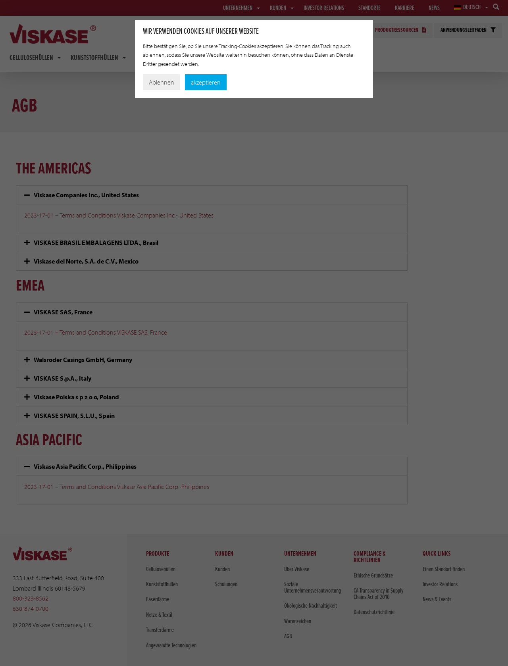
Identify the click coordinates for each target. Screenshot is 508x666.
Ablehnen (161, 82)
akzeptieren (206, 82)
